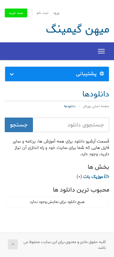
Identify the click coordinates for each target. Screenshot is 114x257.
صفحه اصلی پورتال (96, 106)
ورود (56, 13)
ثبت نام (42, 13)
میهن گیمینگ (77, 29)
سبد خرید (16, 13)
